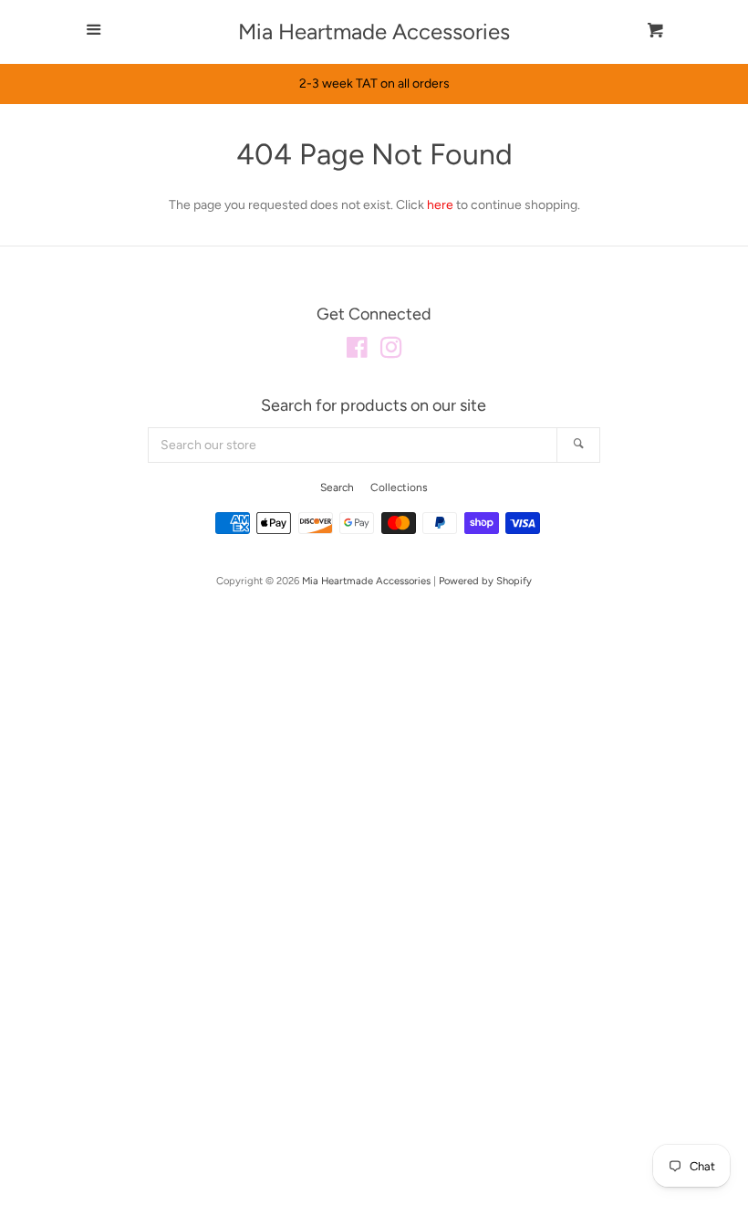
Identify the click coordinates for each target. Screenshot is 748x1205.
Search (337, 487)
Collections (399, 487)
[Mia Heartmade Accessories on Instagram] (391, 352)
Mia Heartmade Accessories (374, 32)
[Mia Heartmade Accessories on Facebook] (357, 352)
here (440, 205)
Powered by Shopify (485, 580)
